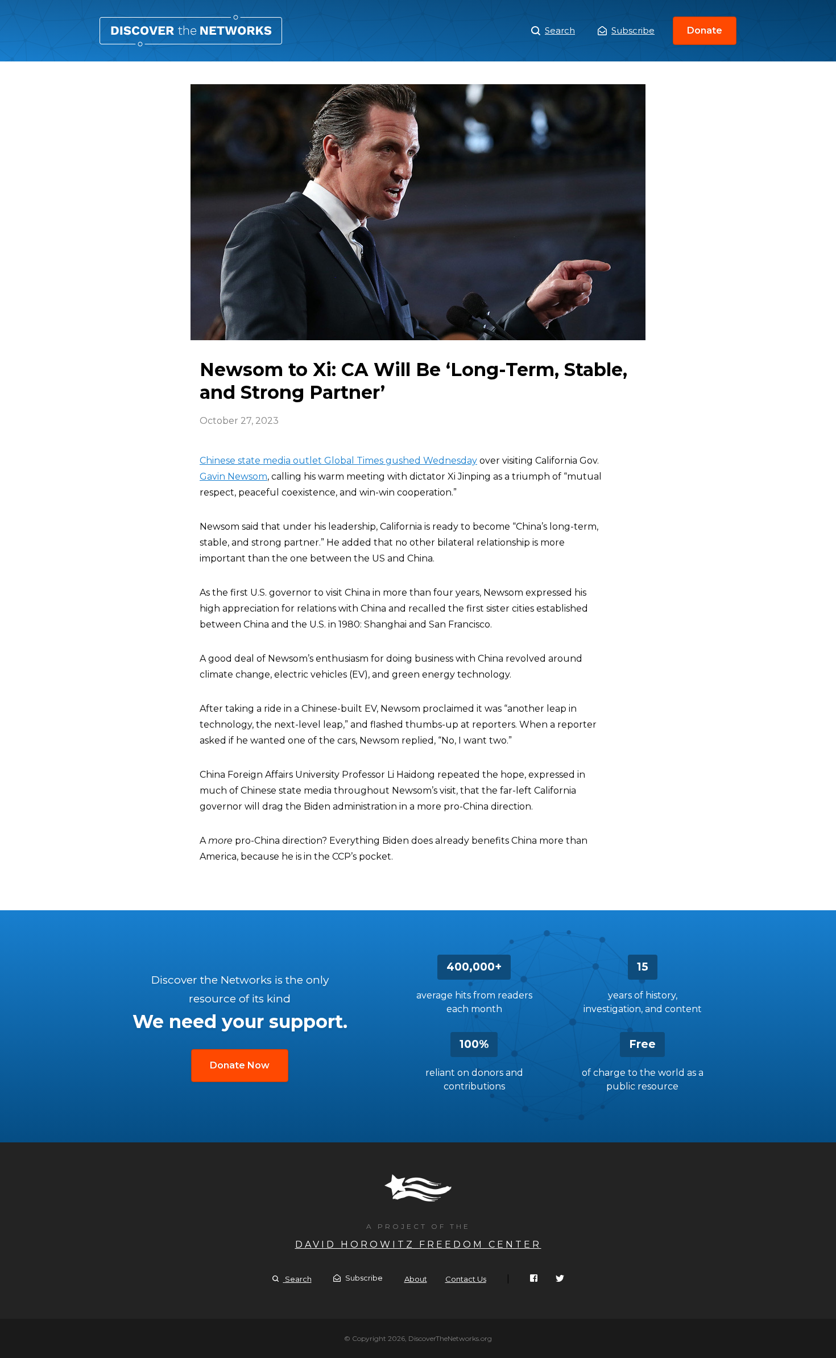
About (415, 1278)
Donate (704, 30)
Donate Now (240, 1065)
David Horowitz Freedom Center (418, 1244)
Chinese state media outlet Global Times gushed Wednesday (338, 460)
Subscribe (633, 30)
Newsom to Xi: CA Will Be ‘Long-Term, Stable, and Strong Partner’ (191, 31)
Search (560, 30)
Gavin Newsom (233, 476)
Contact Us (465, 1278)
